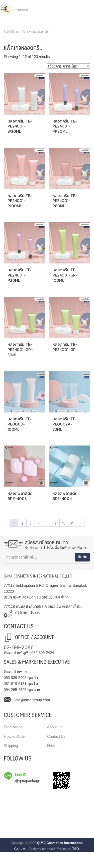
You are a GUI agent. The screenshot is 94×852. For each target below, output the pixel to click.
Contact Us (56, 736)
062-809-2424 (42, 652)
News (52, 746)
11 (71, 523)
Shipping (11, 746)
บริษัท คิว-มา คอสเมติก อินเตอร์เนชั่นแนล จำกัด (36, 597)
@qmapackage (27, 780)
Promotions (13, 727)
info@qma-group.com (32, 700)
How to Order (15, 736)
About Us (54, 727)
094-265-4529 (15, 690)
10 (63, 523)
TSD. (76, 849)
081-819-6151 (15, 684)
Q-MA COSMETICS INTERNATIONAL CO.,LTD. (38, 575)
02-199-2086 (19, 647)
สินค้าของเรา (15, 25)
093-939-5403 (15, 678)
